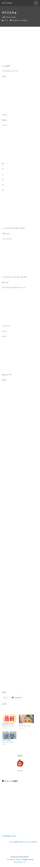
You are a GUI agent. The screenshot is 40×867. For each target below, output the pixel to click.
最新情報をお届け (8, 724)
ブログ (6, 20)
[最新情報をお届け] (9, 719)
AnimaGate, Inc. (20, 862)
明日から (22, 724)
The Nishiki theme (14, 859)
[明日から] (26, 719)
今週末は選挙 (6, 740)
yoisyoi (20, 771)
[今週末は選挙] (9, 735)
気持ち (25, 20)
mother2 (15, 20)
